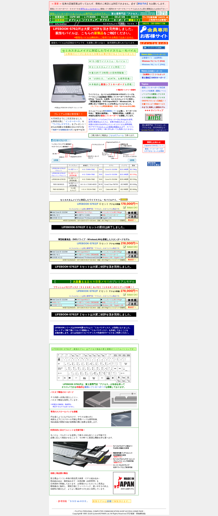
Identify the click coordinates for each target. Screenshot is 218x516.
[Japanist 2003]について (154, 146)
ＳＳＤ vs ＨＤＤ (78, 501)
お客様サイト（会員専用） (152, 58)
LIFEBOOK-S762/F (87, 203)
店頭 (109, 501)
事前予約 (142, 3)
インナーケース (72, 121)
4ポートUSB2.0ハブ (62, 129)
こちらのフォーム (116, 135)
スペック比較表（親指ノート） (154, 91)
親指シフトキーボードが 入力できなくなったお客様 (154, 150)
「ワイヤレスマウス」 (61, 124)
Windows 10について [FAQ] (153, 64)
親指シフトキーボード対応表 (153, 87)
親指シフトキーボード (95, 387)
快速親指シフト (111, 111)
